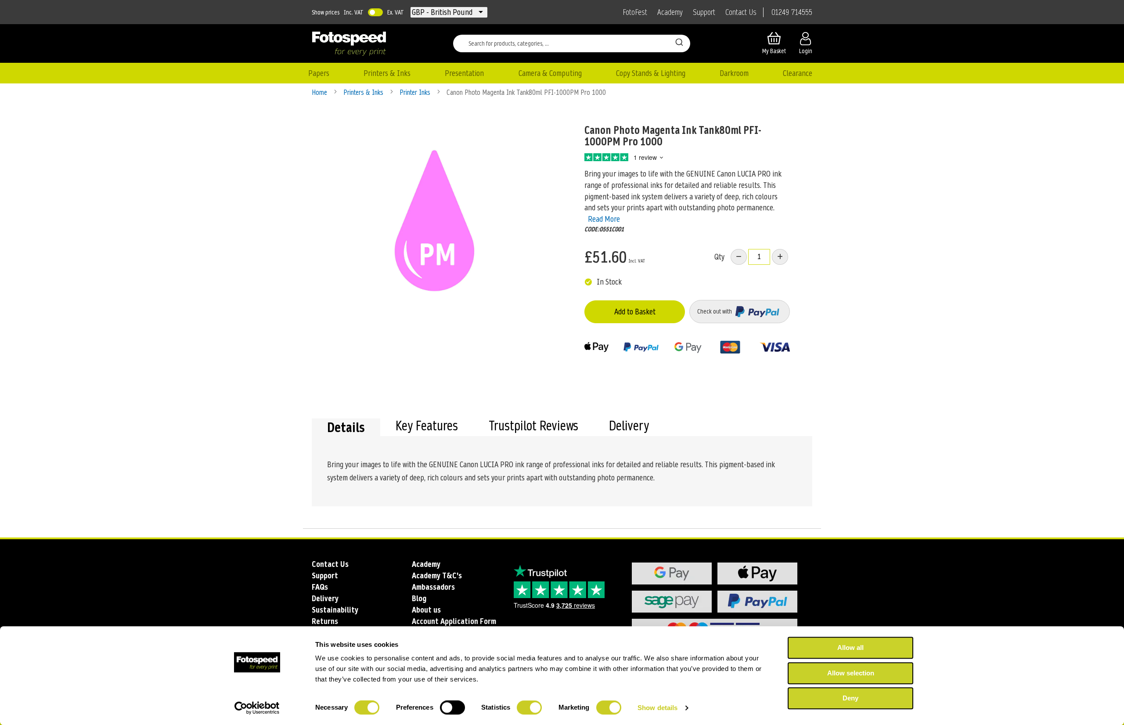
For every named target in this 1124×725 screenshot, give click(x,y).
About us (426, 609)
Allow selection (850, 673)
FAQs (320, 586)
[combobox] (571, 43)
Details (346, 427)
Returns (325, 621)
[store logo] (349, 43)
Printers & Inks (364, 92)
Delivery (629, 426)
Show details (657, 707)
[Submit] (679, 42)
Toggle (375, 12)
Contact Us (741, 12)
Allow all (850, 647)
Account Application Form (454, 621)
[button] (443, 12)
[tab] (346, 427)
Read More (604, 218)
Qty (719, 256)
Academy (670, 12)
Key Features (427, 426)
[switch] (452, 708)
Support (704, 12)
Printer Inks (416, 92)
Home (320, 92)
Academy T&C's (437, 575)
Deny (850, 698)
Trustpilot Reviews (533, 426)
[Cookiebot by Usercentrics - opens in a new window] (257, 707)
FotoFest (635, 12)
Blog (419, 598)
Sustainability (335, 609)
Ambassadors (433, 586)
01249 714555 (791, 12)
